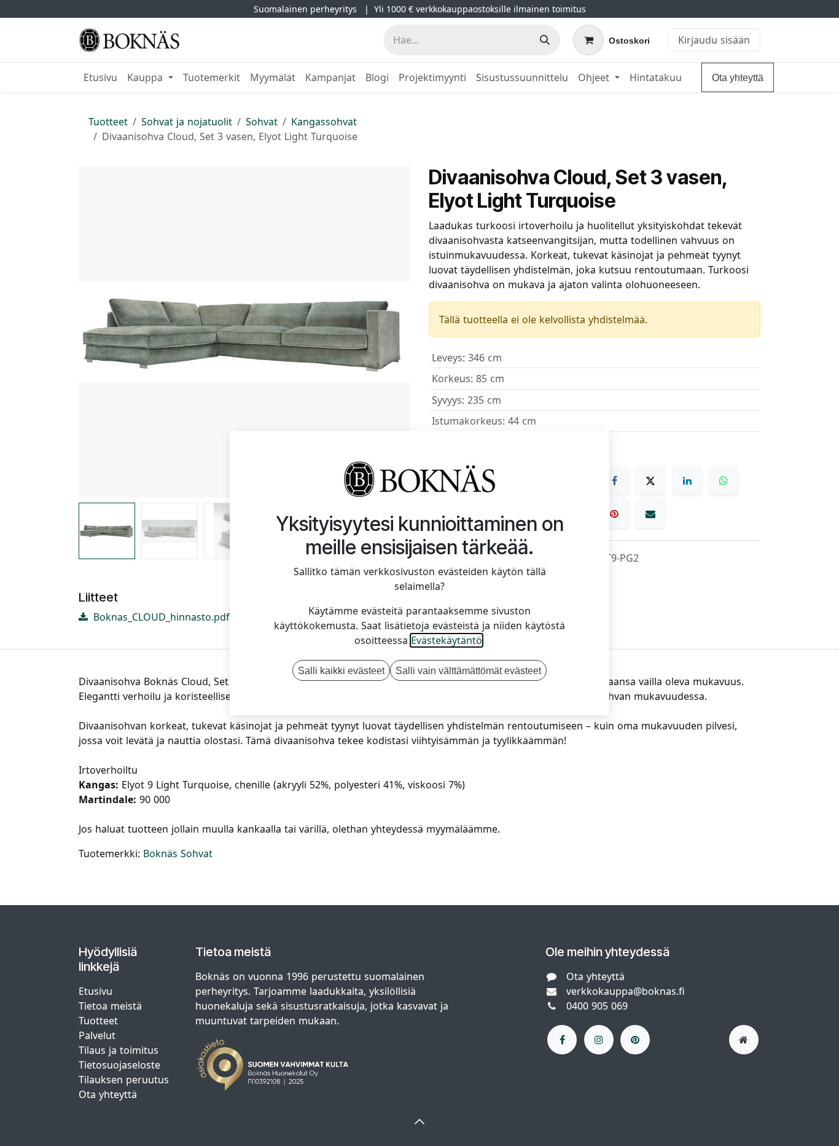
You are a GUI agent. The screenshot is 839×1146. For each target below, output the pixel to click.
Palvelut (97, 1035)
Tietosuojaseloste (121, 1065)
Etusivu (95, 991)
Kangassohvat (324, 122)
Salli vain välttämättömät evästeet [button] (468, 670)
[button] (95, 332)
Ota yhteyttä (737, 77)
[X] (650, 480)
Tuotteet (108, 122)
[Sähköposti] (650, 513)
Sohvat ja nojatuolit (186, 122)
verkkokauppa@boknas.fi (625, 991)
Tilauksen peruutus (124, 1079)
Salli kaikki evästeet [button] (341, 670)
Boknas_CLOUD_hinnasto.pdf (160, 617)
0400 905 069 (597, 1006)
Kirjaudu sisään (714, 40)
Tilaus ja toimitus (118, 1050)
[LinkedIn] (687, 480)
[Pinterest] (614, 513)
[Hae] (544, 40)
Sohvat (262, 122)
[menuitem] (100, 77)
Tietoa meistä (110, 1006)
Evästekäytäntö (446, 640)
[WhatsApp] (723, 480)
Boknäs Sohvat (178, 853)
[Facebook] (614, 480)
